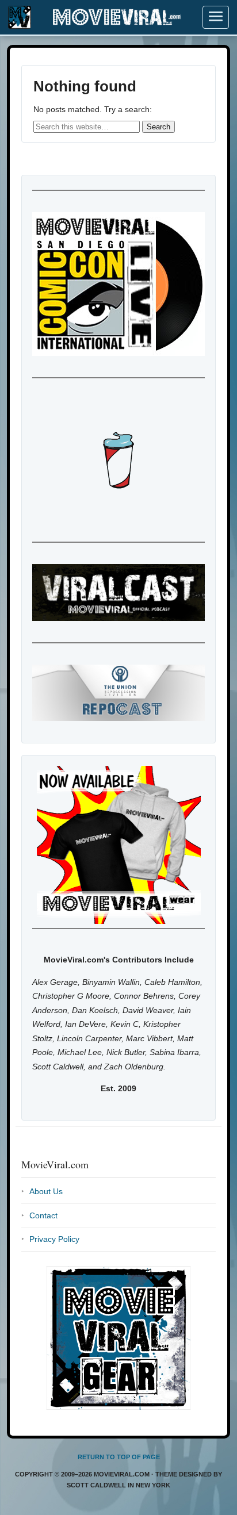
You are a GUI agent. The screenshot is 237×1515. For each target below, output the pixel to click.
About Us (46, 1191)
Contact (43, 1215)
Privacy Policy (54, 1239)
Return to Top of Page (119, 1456)
